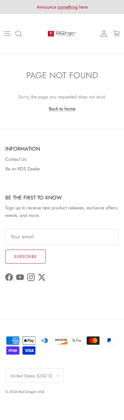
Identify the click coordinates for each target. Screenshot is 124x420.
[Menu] (7, 33)
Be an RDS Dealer (22, 168)
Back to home (62, 108)
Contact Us (15, 159)
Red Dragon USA (31, 391)
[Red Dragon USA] (62, 33)
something (68, 7)
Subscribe (25, 257)
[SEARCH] (22, 33)
